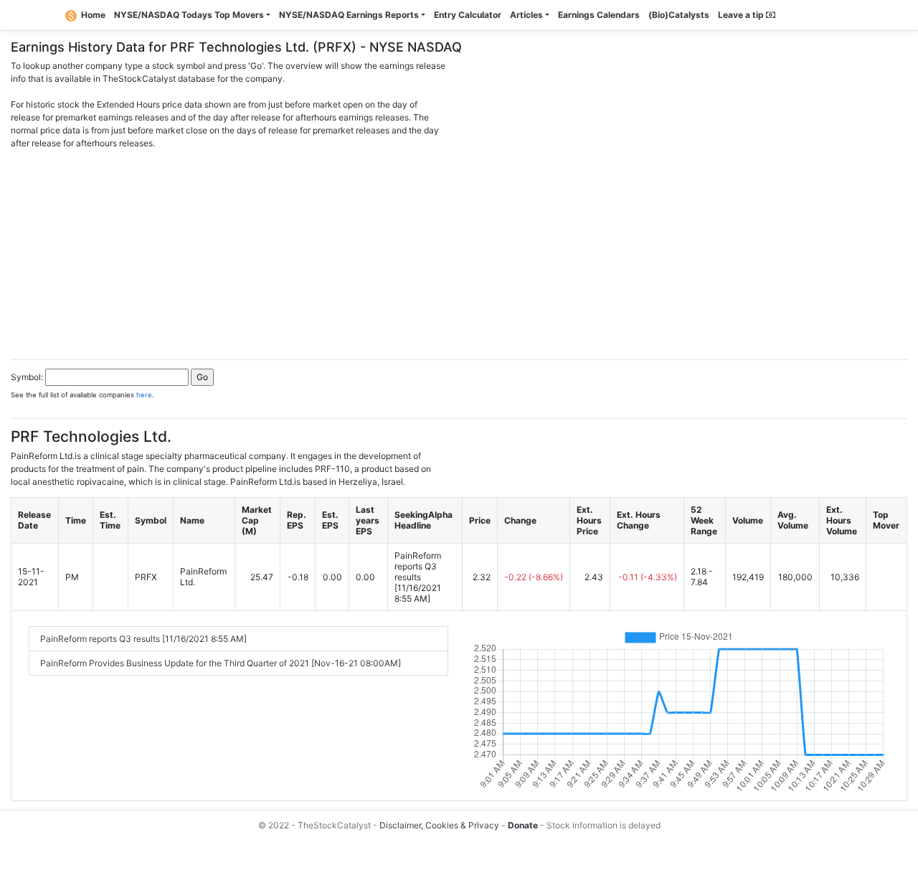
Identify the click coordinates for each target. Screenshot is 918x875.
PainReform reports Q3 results (417, 566)
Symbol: (27, 377)
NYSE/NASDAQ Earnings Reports (349, 14)
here (144, 395)
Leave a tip (742, 14)
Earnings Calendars (599, 14)
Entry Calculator (467, 14)
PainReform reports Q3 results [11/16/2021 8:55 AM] (143, 638)
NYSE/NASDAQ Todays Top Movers (189, 14)
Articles (526, 14)
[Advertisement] (459, 250)
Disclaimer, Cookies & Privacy (439, 825)
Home (93, 14)
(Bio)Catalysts (678, 14)
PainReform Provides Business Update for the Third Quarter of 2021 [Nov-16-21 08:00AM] (220, 663)
